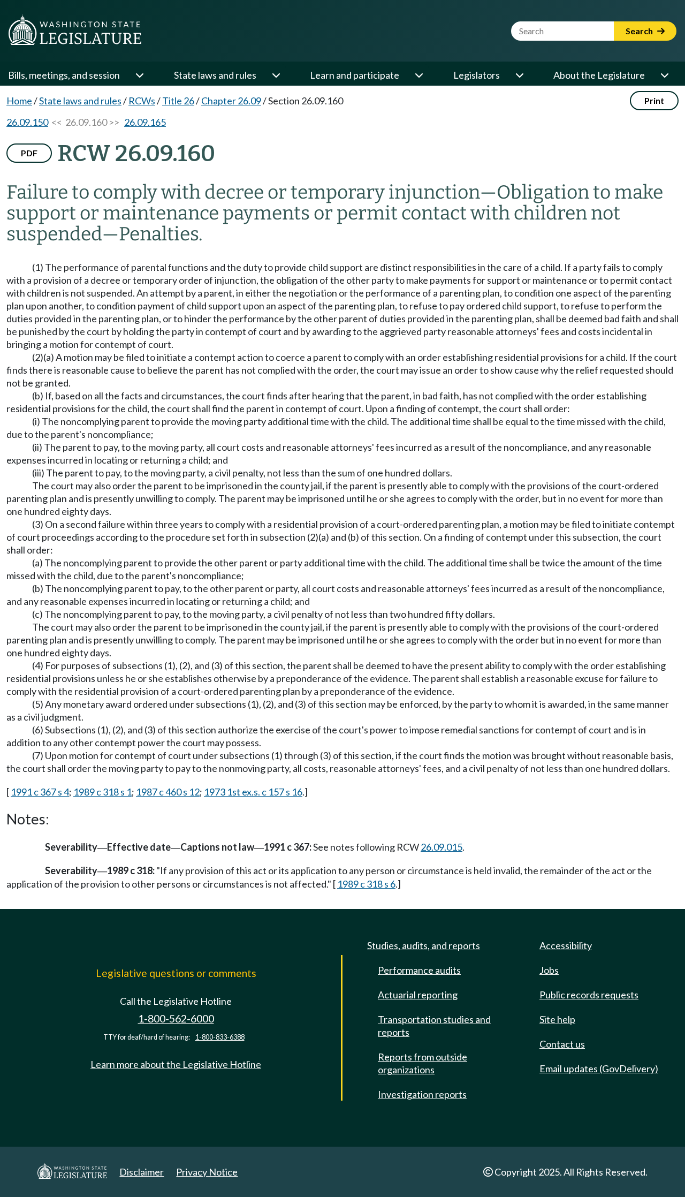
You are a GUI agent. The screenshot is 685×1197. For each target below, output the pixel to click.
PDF (29, 153)
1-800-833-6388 (220, 1037)
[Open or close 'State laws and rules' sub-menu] (275, 75)
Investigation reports (422, 1094)
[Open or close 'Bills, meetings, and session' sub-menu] (139, 75)
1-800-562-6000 (176, 1018)
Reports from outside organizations (422, 1063)
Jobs (549, 970)
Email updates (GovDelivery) (598, 1068)
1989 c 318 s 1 (102, 792)
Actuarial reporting (418, 995)
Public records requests (588, 995)
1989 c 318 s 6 (366, 884)
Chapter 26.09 (231, 101)
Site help (557, 1019)
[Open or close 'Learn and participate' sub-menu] (418, 75)
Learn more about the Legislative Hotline (175, 1064)
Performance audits (419, 970)
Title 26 (178, 101)
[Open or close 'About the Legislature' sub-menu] (664, 75)
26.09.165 (145, 122)
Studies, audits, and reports (423, 945)
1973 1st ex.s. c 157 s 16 (253, 792)
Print (654, 100)
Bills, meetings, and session (64, 75)
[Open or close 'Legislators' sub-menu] (519, 75)
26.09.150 (27, 122)
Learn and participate (354, 75)
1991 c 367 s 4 (40, 792)
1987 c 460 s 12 (168, 792)
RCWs (141, 101)
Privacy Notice (207, 1172)
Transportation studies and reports (434, 1025)
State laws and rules (215, 75)
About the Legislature (599, 75)
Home (19, 101)
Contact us (562, 1044)
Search (640, 31)
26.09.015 (441, 847)
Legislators (476, 75)
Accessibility (565, 945)
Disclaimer (141, 1172)
